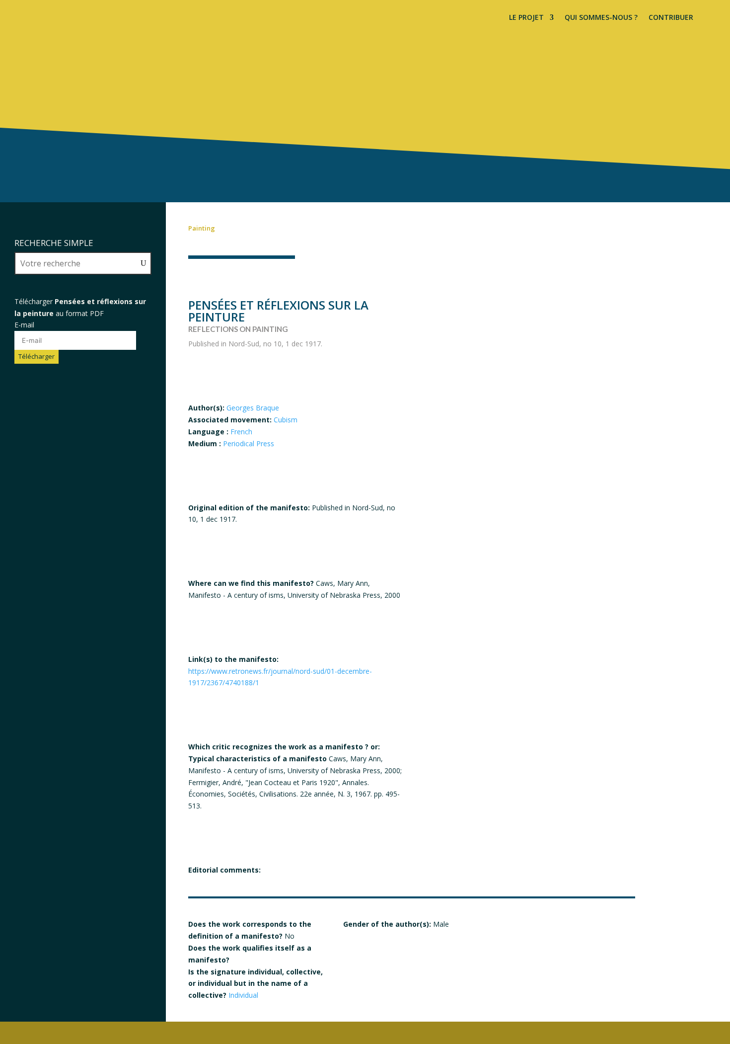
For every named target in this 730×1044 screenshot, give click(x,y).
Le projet (526, 18)
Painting (201, 228)
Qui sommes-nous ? (601, 18)
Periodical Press (248, 443)
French (241, 431)
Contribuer (671, 18)
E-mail (24, 324)
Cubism (285, 419)
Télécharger (36, 356)
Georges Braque (252, 407)
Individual (243, 995)
